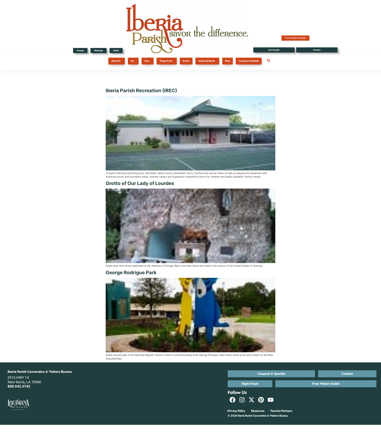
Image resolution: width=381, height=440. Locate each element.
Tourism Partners (281, 411)
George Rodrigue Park (131, 272)
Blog (227, 61)
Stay (147, 61)
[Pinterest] (261, 400)
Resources (257, 411)
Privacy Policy (236, 411)
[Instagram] (242, 400)
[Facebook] (232, 400)
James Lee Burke (206, 61)
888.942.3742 (19, 386)
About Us (115, 61)
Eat (132, 61)
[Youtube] (270, 400)
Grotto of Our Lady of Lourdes (140, 183)
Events (186, 61)
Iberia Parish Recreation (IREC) (141, 90)
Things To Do (166, 61)
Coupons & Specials (249, 61)
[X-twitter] (251, 400)
